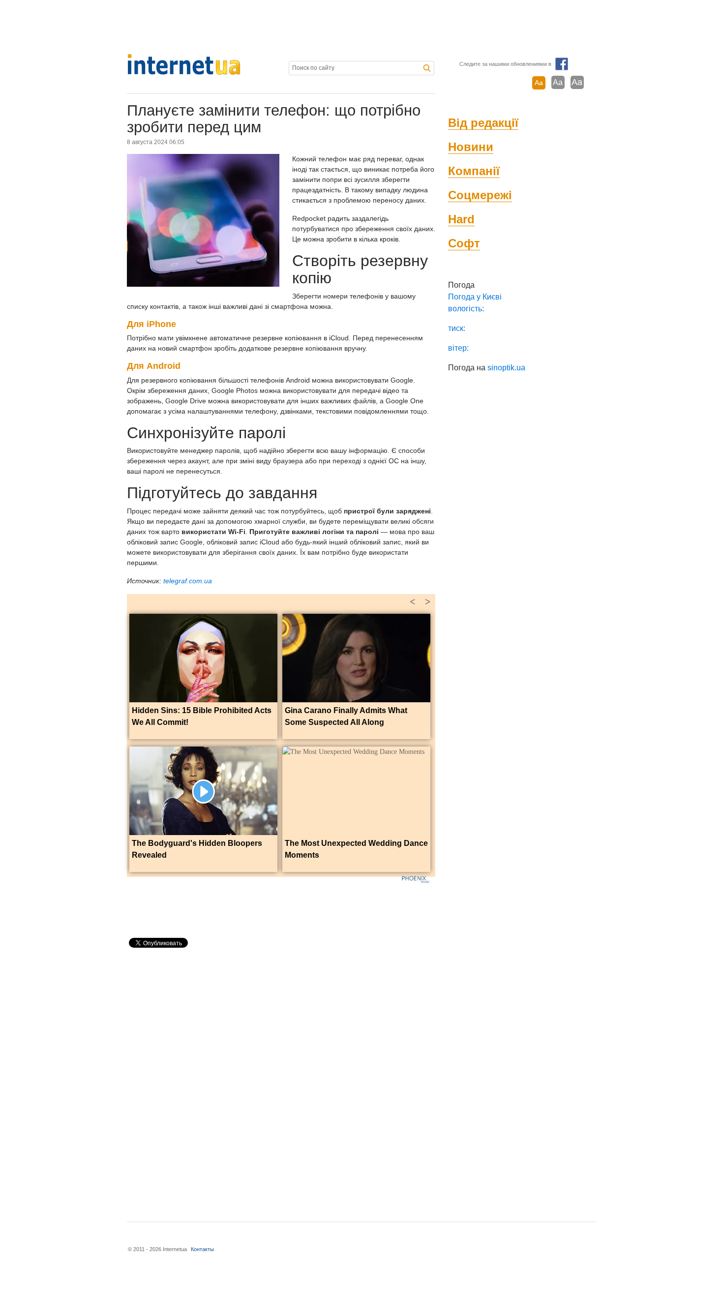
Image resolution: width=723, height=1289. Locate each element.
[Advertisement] (361, 27)
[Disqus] (281, 1080)
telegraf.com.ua (187, 581)
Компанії (474, 171)
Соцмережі (480, 195)
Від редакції (483, 122)
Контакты (202, 1249)
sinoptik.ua (506, 367)
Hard (461, 219)
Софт (464, 243)
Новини (470, 146)
